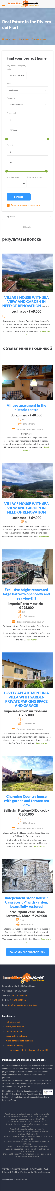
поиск (13, 39)
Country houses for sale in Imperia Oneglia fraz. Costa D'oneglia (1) (27, 1137)
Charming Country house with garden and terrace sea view (26, 800)
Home (5, 39)
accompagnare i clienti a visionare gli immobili (27, 1050)
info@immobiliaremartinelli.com (23, 1005)
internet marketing (14, 1045)
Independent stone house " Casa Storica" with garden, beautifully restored (26, 902)
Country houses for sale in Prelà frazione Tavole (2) (27, 1116)
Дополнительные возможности (25, 205)
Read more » (45, 536)
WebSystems (21, 1179)
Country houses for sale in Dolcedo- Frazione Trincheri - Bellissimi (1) (27, 1132)
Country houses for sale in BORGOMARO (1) (27, 1146)
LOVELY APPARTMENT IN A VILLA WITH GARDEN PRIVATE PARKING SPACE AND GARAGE (26, 699)
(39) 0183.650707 (19, 995)
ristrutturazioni (13, 1022)
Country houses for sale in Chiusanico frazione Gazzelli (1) (27, 1125)
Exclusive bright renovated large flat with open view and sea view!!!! (26, 594)
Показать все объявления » (27, 952)
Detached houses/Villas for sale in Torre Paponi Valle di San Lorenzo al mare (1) (27, 1155)
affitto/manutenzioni (15, 1026)
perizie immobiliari (14, 1031)
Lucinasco (23, 39)
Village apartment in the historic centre (26, 407)
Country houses (39, 39)
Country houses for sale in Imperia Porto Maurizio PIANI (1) (27, 1142)
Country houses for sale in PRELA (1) (27, 1119)
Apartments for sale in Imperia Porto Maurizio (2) (27, 1114)
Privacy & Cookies (10, 1172)
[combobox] (27, 90)
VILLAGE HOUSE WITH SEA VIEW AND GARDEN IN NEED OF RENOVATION (25, 301)
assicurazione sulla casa (16, 1036)
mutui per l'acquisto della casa (19, 1040)
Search (18, 197)
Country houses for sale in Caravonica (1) (27, 1121)
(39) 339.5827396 (18, 1000)
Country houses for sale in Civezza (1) (27, 1129)
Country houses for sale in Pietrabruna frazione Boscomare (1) (27, 1150)
